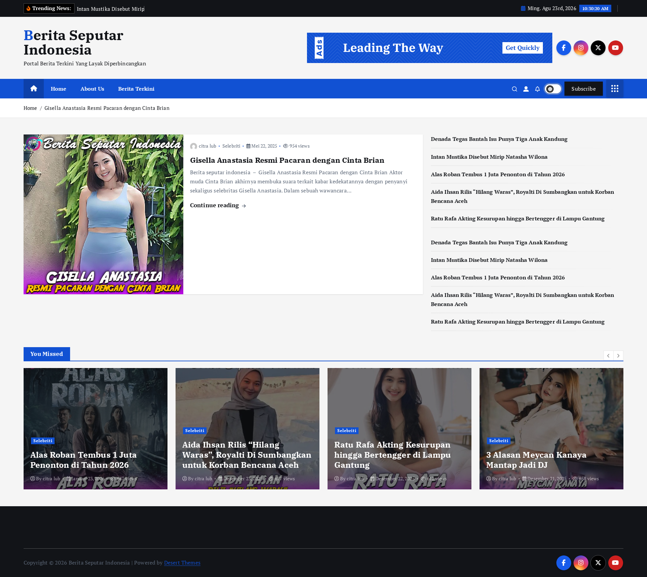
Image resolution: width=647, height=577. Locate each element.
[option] (95, 428)
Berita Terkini (136, 88)
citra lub (207, 146)
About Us (92, 88)
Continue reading (215, 205)
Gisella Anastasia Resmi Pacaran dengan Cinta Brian (107, 107)
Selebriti (231, 146)
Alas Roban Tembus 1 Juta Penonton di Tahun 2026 (498, 174)
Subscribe (584, 88)
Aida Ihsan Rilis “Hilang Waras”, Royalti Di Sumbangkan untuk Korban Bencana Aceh (247, 454)
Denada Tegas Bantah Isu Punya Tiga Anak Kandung (499, 139)
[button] (609, 356)
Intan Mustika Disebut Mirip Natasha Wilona (489, 156)
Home (59, 88)
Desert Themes (182, 562)
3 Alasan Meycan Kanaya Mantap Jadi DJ (536, 459)
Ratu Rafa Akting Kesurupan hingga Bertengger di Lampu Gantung (518, 218)
